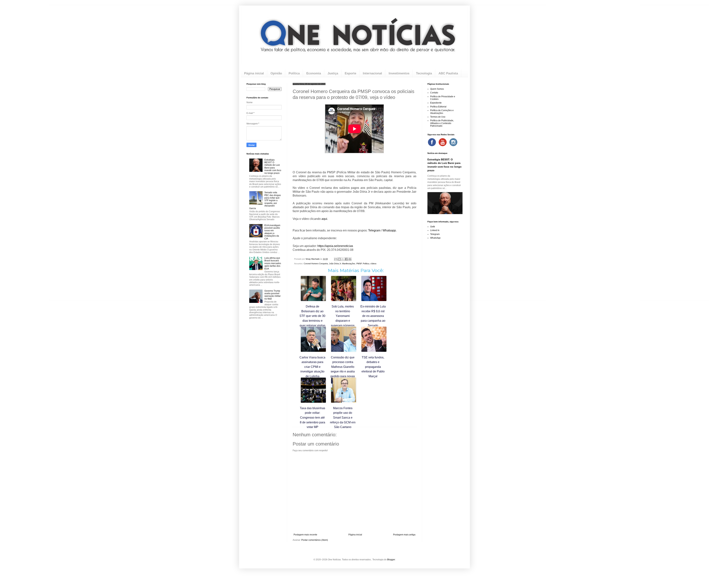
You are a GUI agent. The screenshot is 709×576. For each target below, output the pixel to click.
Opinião (276, 73)
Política (294, 73)
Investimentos (399, 73)
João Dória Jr (335, 263)
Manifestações (348, 263)
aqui (324, 218)
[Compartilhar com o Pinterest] (350, 259)
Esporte (350, 73)
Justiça (333, 73)
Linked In (434, 230)
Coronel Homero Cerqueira (316, 263)
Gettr (432, 226)
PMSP (359, 263)
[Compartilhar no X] (343, 259)
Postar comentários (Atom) (314, 540)
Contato (434, 92)
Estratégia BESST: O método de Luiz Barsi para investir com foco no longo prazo (272, 166)
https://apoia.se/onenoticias (335, 245)
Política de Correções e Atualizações (442, 111)
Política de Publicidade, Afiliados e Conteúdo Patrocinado (442, 123)
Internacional (372, 73)
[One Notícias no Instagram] (453, 142)
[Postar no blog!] (339, 259)
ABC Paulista (448, 73)
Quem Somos (437, 89)
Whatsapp (389, 230)
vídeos (373, 263)
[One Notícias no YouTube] (442, 142)
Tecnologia (424, 73)
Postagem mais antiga (404, 534)
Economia (313, 73)
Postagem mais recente (305, 534)
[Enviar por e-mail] (336, 259)
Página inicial (254, 73)
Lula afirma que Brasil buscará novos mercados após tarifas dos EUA (272, 263)
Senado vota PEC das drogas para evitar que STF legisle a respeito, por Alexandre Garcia (265, 200)
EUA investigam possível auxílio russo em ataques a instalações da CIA (272, 232)
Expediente (436, 103)
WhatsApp (435, 238)
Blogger (391, 559)
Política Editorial (438, 106)
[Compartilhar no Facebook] (346, 259)
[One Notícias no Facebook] (431, 142)
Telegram (374, 230)
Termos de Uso (437, 117)
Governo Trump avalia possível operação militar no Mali (272, 295)
